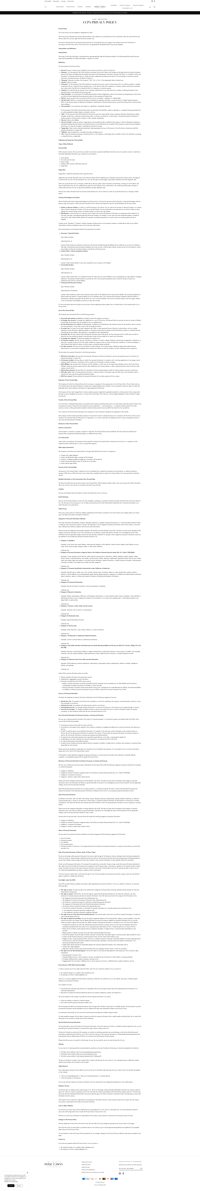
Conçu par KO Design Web (100, 1185)
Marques (114, 5)
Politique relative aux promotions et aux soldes (93, 1172)
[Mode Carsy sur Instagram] (120, 1173)
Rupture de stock (86, 1167)
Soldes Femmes (125, 5)
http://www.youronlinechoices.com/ (87, 1054)
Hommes (88, 6)
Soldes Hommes (138, 5)
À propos (63, 1)
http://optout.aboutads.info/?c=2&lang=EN (89, 1056)
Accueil (94, 19)
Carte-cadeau (56, 1)
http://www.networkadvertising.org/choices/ (88, 1052)
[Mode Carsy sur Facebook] (123, 1173)
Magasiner (60, 6)
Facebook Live (127, 8)
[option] (100, 13)
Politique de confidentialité (88, 1169)
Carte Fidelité (48, 1)
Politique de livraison (87, 1162)
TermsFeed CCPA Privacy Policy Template (111, 44)
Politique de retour (86, 1164)
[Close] (27, 1172)
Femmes (80, 6)
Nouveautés (70, 6)
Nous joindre (71, 1)
